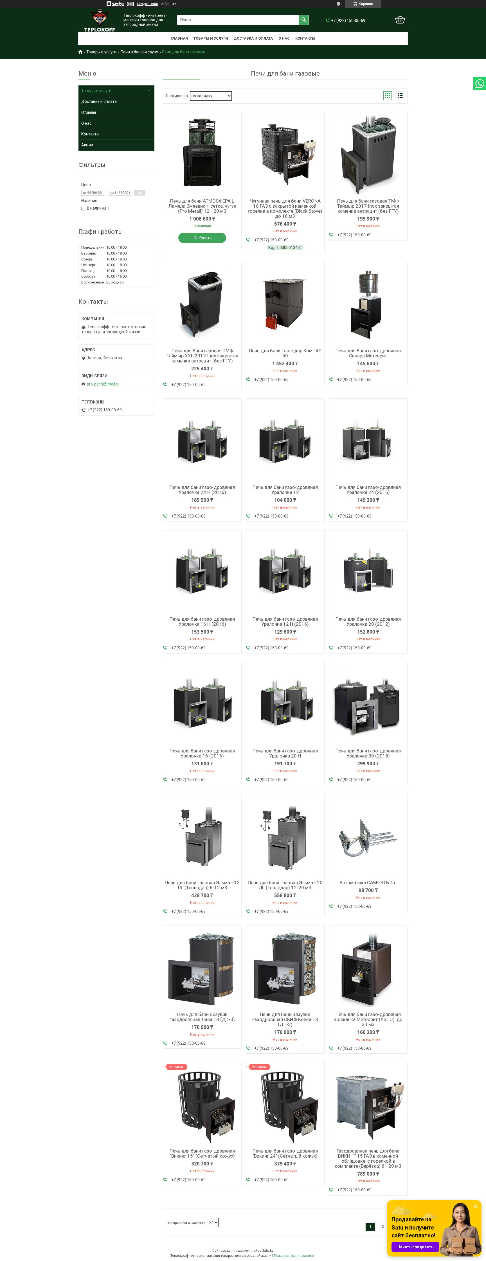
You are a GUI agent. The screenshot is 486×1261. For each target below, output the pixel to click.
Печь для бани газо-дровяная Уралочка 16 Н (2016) (202, 621)
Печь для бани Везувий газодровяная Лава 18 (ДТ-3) (202, 1017)
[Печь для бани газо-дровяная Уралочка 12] (285, 441)
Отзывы (88, 112)
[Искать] (304, 20)
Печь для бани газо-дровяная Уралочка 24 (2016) (368, 490)
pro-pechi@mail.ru (103, 384)
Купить (205, 238)
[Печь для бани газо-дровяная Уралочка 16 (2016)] (202, 704)
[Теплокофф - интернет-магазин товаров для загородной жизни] (99, 20)
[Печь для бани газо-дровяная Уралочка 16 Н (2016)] (202, 572)
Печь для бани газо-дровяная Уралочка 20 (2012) (368, 621)
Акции (87, 145)
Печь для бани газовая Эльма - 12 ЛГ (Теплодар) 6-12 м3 (202, 885)
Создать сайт (147, 4)
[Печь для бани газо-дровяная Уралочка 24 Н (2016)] (202, 441)
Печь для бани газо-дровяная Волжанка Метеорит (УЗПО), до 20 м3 (368, 1019)
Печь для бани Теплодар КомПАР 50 (285, 353)
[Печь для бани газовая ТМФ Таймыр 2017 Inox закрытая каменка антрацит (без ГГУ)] (368, 154)
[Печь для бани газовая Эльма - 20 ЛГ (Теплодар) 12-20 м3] (285, 836)
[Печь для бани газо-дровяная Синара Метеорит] (368, 304)
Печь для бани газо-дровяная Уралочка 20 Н (285, 753)
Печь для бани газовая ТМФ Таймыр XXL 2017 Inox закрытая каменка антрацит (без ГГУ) (202, 355)
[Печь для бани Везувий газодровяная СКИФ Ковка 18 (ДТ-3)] (285, 968)
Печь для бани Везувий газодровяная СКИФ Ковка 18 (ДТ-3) (285, 1019)
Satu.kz (268, 1251)
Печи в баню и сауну (139, 52)
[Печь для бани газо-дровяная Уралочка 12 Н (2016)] (285, 572)
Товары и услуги (211, 38)
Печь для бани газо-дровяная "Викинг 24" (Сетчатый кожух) (285, 1153)
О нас (284, 38)
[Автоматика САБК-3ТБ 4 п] (368, 836)
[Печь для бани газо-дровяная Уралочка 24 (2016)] (368, 441)
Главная (179, 38)
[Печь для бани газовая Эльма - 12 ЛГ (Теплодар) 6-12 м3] (202, 836)
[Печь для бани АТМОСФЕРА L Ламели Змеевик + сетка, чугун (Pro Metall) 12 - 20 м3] (202, 154)
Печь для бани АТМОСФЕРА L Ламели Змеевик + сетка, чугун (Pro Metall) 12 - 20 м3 (202, 206)
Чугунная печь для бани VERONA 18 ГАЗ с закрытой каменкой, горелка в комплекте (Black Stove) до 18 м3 (285, 208)
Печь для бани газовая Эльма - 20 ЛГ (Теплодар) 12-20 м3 (285, 885)
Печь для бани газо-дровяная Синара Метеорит (368, 353)
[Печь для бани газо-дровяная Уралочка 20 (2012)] (368, 572)
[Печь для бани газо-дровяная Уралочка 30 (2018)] (368, 704)
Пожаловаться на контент (295, 1256)
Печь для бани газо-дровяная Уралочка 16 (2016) (202, 753)
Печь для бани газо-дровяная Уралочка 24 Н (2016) (202, 490)
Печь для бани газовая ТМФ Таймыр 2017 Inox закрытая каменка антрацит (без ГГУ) (368, 206)
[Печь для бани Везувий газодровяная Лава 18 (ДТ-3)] (202, 968)
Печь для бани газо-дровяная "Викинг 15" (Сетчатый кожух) (202, 1153)
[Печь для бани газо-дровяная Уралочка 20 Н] (285, 704)
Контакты (305, 38)
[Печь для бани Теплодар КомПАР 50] (285, 304)
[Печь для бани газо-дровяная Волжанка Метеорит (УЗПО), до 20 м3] (368, 968)
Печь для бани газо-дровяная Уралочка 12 (285, 490)
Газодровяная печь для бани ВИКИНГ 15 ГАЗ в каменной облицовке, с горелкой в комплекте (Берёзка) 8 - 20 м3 (368, 1158)
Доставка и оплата (253, 38)
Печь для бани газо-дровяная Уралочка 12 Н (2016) (285, 621)
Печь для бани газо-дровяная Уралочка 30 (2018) (368, 753)
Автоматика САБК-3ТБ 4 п (368, 882)
